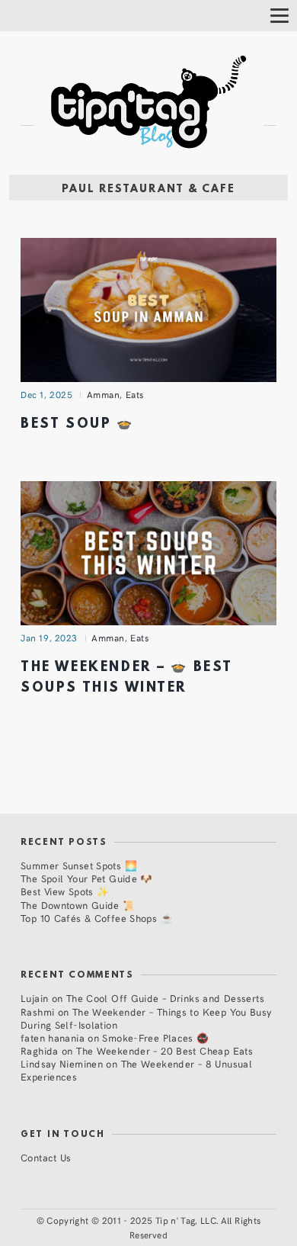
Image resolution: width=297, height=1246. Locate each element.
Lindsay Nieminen (62, 1063)
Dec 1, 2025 (46, 394)
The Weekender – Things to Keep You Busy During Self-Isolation (146, 1018)
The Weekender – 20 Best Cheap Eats (164, 1050)
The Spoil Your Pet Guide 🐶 (87, 878)
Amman (103, 394)
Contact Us (46, 1157)
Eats (135, 394)
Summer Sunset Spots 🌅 (79, 865)
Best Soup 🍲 (77, 424)
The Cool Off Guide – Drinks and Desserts (165, 997)
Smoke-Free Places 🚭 (155, 1037)
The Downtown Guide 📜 (78, 904)
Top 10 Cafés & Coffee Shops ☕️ (97, 917)
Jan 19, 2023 (49, 637)
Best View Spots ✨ (65, 891)
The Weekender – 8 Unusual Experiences (136, 1070)
